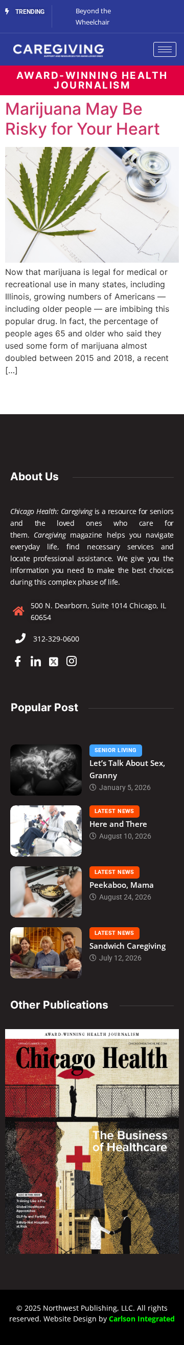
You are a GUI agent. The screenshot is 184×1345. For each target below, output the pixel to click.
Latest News (114, 811)
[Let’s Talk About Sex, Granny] (46, 770)
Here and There (118, 824)
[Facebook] (18, 662)
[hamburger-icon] (164, 49)
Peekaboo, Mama (121, 885)
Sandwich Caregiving (127, 946)
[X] (53, 662)
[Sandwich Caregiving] (46, 952)
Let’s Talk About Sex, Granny (127, 769)
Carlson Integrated (142, 1318)
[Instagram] (71, 662)
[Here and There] (46, 831)
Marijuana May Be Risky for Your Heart (82, 118)
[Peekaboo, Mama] (46, 891)
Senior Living (116, 750)
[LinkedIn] (35, 662)
